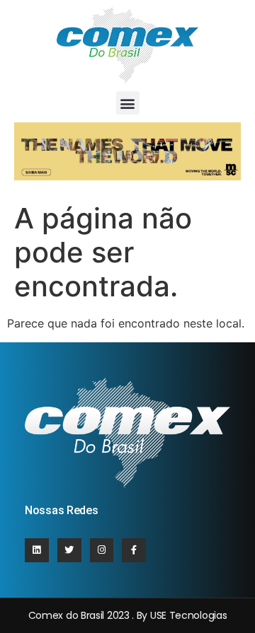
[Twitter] (69, 550)
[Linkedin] (37, 550)
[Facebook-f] (134, 550)
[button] (128, 103)
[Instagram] (102, 550)
